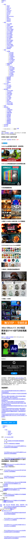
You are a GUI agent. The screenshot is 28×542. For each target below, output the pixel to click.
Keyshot (8, 13)
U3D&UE (11, 75)
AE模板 (8, 51)
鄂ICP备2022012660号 (7, 510)
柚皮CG (3, 337)
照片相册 (11, 54)
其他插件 (9, 87)
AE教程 (8, 25)
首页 (2, 2)
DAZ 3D (8, 12)
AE (5, 437)
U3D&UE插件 (10, 104)
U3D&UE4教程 (10, 45)
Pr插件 (8, 100)
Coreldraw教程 (10, 30)
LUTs (8, 81)
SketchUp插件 (10, 103)
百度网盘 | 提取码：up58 (9, 422)
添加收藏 (8, 338)
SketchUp (9, 18)
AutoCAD (9, 8)
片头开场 (11, 52)
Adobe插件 (9, 92)
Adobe (8, 6)
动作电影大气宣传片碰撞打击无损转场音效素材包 (12, 401)
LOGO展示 (11, 60)
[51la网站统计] (14, 509)
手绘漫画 (9, 119)
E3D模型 (11, 73)
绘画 (5, 105)
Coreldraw (9, 11)
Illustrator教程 (10, 34)
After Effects (21, 377)
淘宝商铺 (6, 124)
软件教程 (7, 132)
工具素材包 (11, 56)
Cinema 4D (9, 10)
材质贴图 (9, 77)
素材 (5, 49)
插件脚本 (6, 89)
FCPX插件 (9, 86)
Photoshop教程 (10, 40)
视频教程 (9, 120)
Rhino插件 (9, 101)
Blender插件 (9, 94)
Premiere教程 (9, 41)
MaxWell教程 (10, 37)
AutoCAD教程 (10, 26)
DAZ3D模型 (12, 71)
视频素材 (9, 78)
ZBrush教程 (9, 47)
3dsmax (8, 5)
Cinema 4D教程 (10, 29)
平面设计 (9, 82)
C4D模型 (11, 70)
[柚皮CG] (3, 0)
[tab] (13, 295)
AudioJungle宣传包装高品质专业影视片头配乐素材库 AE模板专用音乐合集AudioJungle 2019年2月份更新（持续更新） (14, 415)
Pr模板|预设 (9, 63)
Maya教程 (9, 38)
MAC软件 (9, 85)
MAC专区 (6, 83)
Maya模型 (11, 74)
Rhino (8, 17)
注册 (18, 128)
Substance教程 (10, 44)
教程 (5, 22)
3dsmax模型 (12, 67)
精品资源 (6, 107)
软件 (5, 4)
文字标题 (11, 55)
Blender (8, 9)
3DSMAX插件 (10, 90)
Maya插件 (9, 98)
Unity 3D (9, 19)
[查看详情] (14, 284)
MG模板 (11, 62)
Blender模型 (12, 69)
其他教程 (9, 48)
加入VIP (6, 126)
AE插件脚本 (9, 93)
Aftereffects (8, 437)
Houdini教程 (9, 33)
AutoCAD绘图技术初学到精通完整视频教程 (14, 440)
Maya (8, 15)
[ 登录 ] (6, 466)
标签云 (17, 504)
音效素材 (9, 79)
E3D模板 (11, 58)
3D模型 (8, 64)
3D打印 (11, 66)
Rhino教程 (9, 43)
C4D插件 (9, 96)
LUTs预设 (9, 111)
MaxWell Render (10, 16)
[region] (14, 284)
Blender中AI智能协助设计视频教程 (12, 443)
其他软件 (9, 21)
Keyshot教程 (9, 36)
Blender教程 (9, 27)
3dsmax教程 (9, 23)
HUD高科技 (12, 59)
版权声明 (22, 504)
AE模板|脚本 (9, 109)
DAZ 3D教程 (10, 32)
